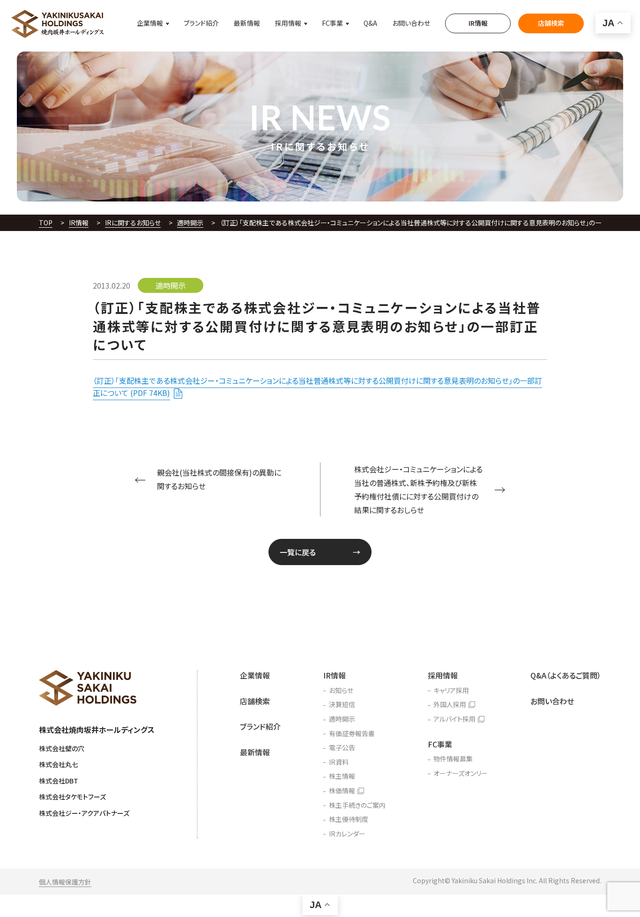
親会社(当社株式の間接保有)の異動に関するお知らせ (219, 479)
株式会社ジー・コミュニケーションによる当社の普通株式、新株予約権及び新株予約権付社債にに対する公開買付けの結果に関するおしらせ (418, 489)
